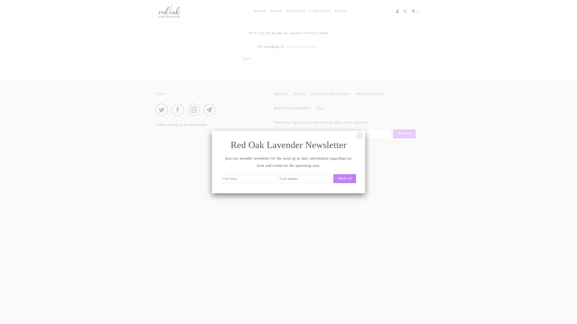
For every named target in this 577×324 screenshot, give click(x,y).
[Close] (360, 135)
